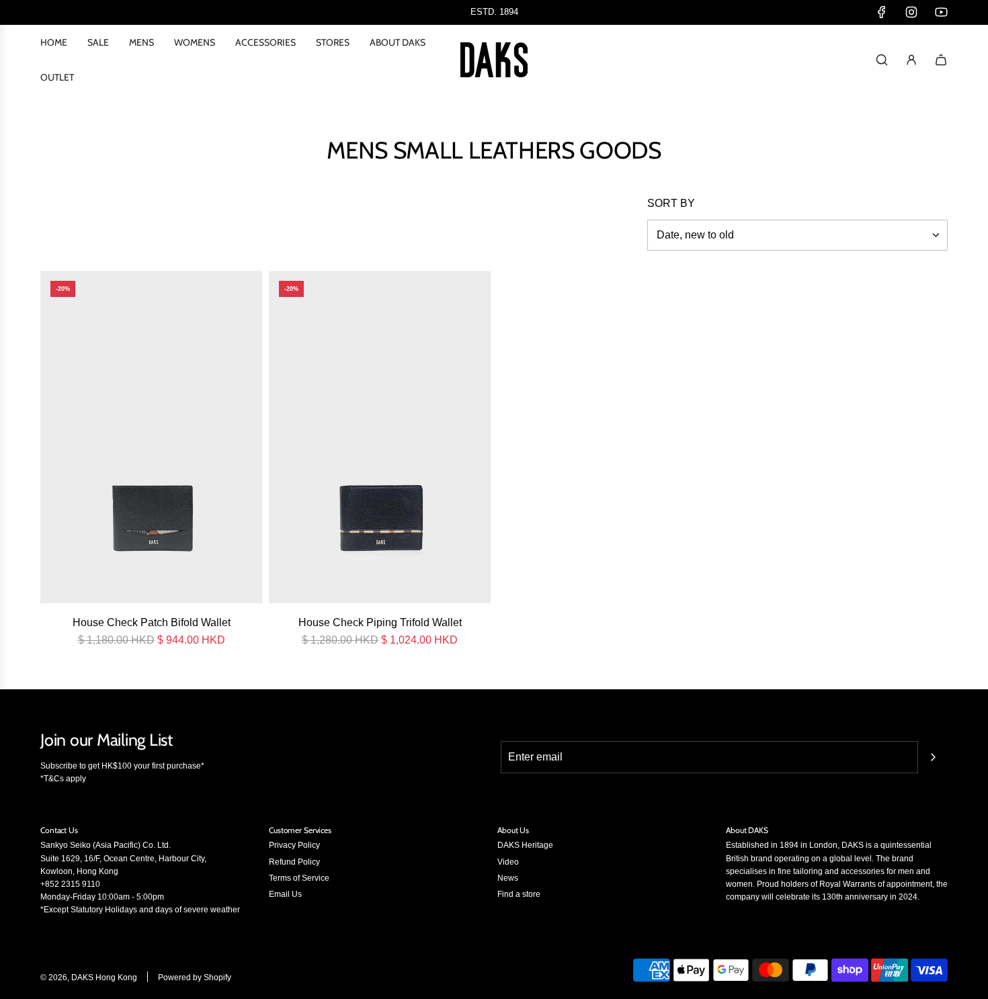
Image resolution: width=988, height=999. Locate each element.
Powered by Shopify (194, 977)
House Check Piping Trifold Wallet (380, 622)
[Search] (882, 60)
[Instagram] (911, 12)
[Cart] (941, 60)
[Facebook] (882, 12)
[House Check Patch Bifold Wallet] (151, 437)
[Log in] (911, 60)
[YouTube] (941, 12)
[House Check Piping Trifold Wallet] (380, 437)
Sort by (671, 203)
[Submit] (933, 757)
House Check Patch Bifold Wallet (152, 622)
